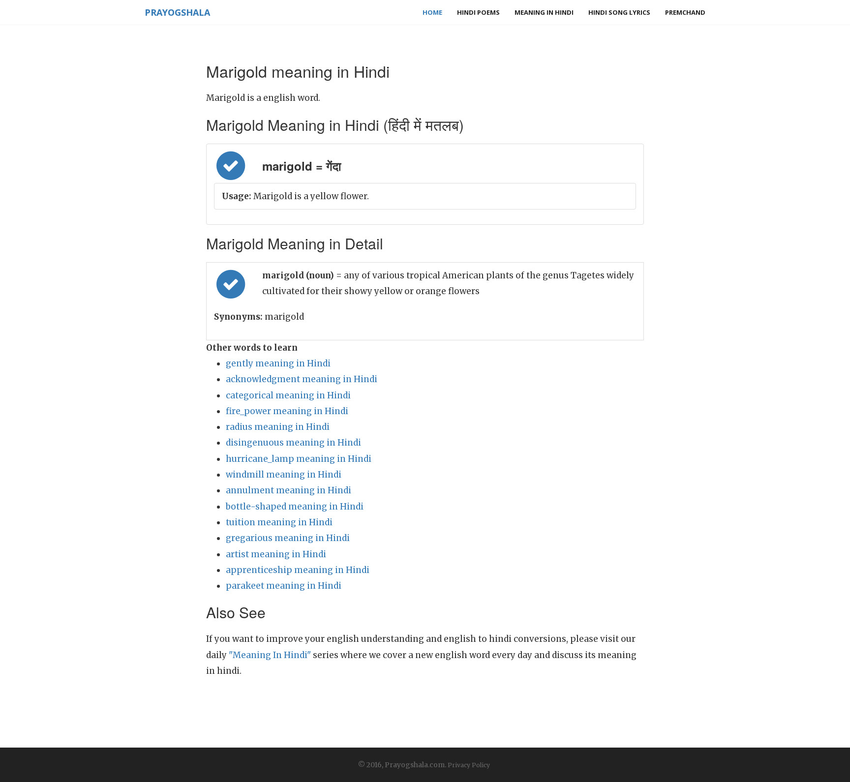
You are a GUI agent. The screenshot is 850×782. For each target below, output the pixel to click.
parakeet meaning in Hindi (283, 585)
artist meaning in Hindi (276, 554)
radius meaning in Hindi (278, 426)
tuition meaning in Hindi (279, 522)
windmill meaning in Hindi (283, 474)
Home (432, 12)
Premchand (685, 12)
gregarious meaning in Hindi (288, 538)
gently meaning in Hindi (278, 363)
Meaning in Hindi (544, 12)
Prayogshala (177, 12)
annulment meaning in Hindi (288, 490)
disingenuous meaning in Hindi (293, 442)
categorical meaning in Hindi (288, 395)
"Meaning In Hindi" (270, 655)
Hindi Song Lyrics (619, 12)
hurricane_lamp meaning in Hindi (298, 458)
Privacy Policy (469, 765)
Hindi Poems (478, 12)
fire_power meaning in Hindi (287, 411)
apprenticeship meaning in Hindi (297, 570)
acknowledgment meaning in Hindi (301, 379)
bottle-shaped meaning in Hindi (295, 506)
